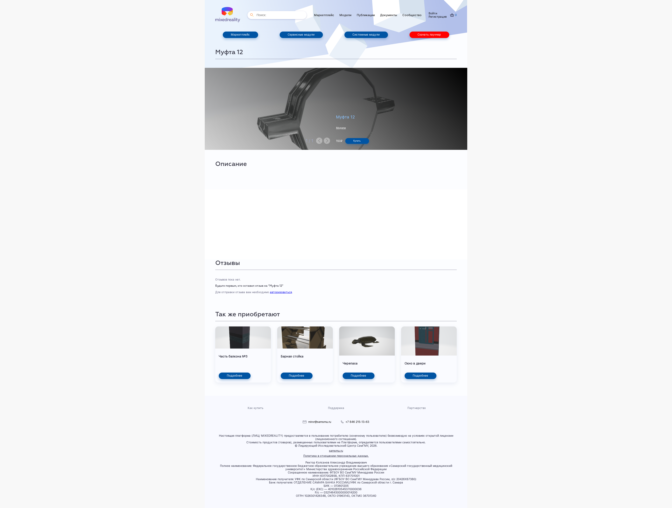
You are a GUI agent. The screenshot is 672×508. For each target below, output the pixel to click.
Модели (345, 15)
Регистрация (438, 16)
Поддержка (336, 408)
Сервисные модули (301, 34)
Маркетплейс (324, 15)
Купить (357, 140)
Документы (388, 15)
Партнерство (416, 408)
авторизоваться (281, 292)
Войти (433, 13)
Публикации (366, 15)
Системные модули (366, 34)
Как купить (255, 408)
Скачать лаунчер (429, 34)
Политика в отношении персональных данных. (336, 456)
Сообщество (412, 15)
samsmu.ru (336, 450)
